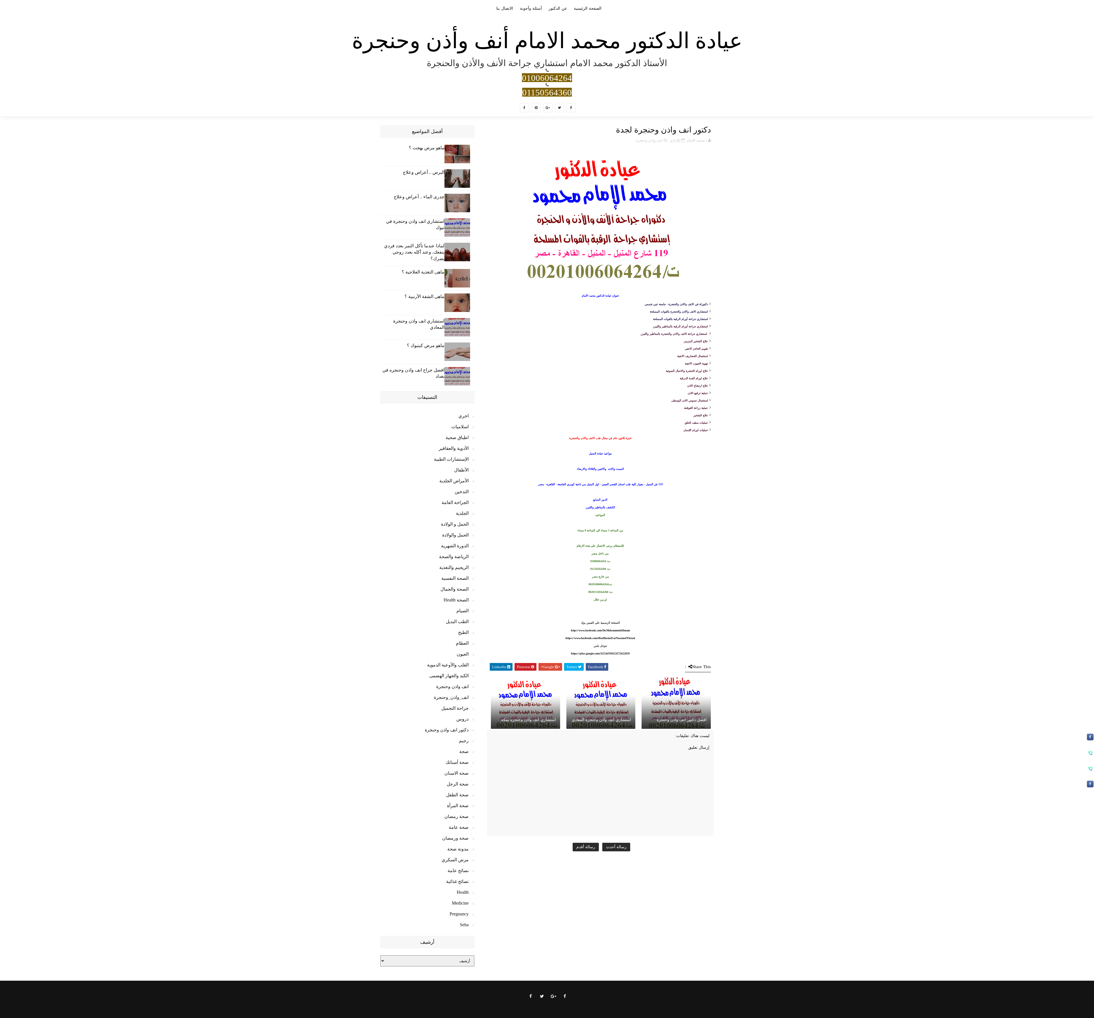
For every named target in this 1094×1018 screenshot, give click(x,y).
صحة (464, 751)
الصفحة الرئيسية (587, 8)
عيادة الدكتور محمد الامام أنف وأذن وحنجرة (547, 40)
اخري (463, 415)
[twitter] (559, 107)
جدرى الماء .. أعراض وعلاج (419, 196)
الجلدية (462, 513)
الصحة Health (456, 599)
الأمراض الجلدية (454, 480)
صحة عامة (459, 827)
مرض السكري (455, 859)
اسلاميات (460, 426)
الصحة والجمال (454, 589)
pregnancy (459, 913)
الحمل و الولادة (455, 524)
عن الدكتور (558, 8)
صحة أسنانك (457, 762)
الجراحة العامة (455, 502)
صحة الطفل (457, 794)
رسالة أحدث (616, 847)
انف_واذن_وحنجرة (451, 697)
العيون (463, 654)
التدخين (462, 491)
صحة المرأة (458, 805)
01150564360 (547, 92)
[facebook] (571, 107)
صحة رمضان (456, 816)
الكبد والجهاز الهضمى (449, 675)
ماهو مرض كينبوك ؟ (425, 345)
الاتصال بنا (504, 8)
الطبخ (463, 632)
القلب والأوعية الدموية (448, 664)
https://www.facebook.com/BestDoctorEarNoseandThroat (600, 638)
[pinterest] (536, 107)
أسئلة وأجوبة (531, 8)
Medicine (460, 903)
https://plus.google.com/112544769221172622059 (600, 653)
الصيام (462, 610)
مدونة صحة (458, 848)
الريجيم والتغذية (454, 567)
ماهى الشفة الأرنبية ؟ (424, 296)
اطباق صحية (457, 437)
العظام (462, 643)
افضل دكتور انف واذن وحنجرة (682, 720)
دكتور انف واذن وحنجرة (447, 729)
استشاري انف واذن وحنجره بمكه (528, 720)
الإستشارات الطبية (451, 459)
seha (464, 924)
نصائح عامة (458, 870)
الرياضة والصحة (454, 556)
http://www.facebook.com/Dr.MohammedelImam (600, 630)
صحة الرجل (458, 784)
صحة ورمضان (455, 838)
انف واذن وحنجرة (649, 140)
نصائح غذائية (457, 881)
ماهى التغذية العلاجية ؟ (423, 272)
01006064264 (547, 77)
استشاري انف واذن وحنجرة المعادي (601, 720)
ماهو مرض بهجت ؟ (426, 147)
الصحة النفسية (455, 578)
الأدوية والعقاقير (454, 448)
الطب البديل (457, 621)
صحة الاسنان (456, 773)
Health (463, 892)
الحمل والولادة (455, 535)
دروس (462, 719)
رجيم (464, 740)
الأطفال (461, 470)
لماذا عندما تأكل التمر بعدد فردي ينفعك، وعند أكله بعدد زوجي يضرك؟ (414, 252)
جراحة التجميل (455, 708)
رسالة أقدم (585, 847)
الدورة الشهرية (455, 545)
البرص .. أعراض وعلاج (423, 172)
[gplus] (547, 107)
